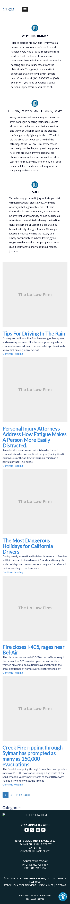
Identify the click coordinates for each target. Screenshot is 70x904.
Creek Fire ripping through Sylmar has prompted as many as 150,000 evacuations (33, 755)
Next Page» (23, 794)
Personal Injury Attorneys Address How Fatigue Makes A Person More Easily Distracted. (35, 436)
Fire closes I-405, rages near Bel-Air (34, 649)
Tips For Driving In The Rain (34, 333)
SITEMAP (61, 885)
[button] (62, 896)
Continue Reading (13, 353)
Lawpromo (37, 898)
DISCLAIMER (46, 885)
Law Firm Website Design (35, 895)
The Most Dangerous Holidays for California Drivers (28, 546)
